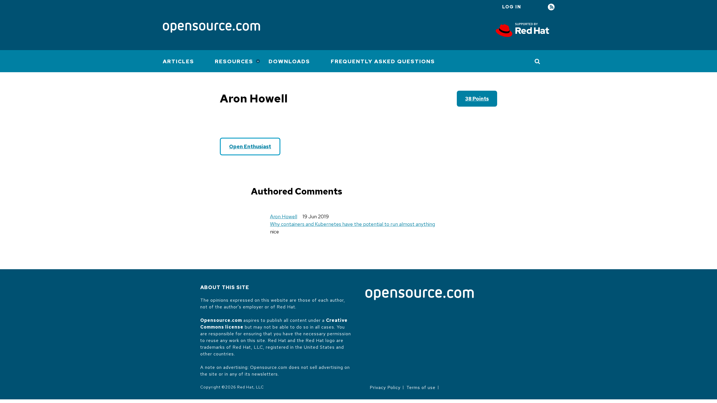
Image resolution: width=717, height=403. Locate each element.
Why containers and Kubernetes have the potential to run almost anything (352, 224)
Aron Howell (283, 216)
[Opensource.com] (211, 28)
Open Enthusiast (250, 146)
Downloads (289, 61)
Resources (234, 61)
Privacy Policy (385, 387)
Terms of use (421, 387)
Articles (178, 61)
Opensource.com (221, 320)
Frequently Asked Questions (383, 61)
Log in (511, 7)
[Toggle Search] (538, 61)
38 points (477, 98)
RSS (551, 7)
